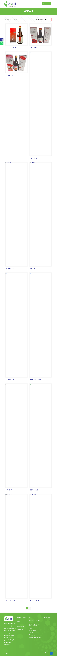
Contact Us (20, 629)
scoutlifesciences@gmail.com (36, 636)
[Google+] (44, 653)
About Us (19, 624)
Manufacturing (20, 626)
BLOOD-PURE (34, 601)
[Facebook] (42, 653)
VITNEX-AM (10, 269)
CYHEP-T (9, 490)
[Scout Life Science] (10, 4)
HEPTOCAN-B (34, 490)
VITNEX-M (9, 75)
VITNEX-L (33, 269)
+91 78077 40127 (33, 632)
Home (18, 621)
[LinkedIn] (47, 653)
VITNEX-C (33, 158)
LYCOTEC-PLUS (11, 47)
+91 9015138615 (34, 630)
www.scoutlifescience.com (35, 637)
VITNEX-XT (34, 47)
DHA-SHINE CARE (36, 379)
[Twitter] (45, 653)
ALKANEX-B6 (10, 601)
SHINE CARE (10, 379)
